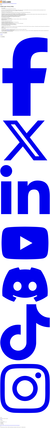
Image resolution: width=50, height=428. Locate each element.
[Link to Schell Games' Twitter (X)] (25, 164)
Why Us (6, 3)
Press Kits (13, 425)
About (2, 3)
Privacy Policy (4, 425)
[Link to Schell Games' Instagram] (25, 416)
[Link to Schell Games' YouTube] (25, 264)
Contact (15, 3)
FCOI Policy (7, 425)
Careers (14, 3)
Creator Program (16, 425)
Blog (12, 3)
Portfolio (4, 3)
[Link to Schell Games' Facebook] (25, 115)
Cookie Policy (10, 425)
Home (1, 3)
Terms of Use (1, 425)
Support (19, 425)
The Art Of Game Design (9, 3)
